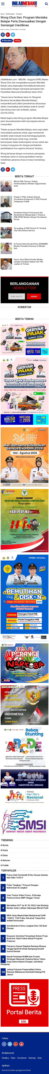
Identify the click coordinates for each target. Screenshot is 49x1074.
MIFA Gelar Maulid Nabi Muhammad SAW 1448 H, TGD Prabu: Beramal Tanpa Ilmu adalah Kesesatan (26, 918)
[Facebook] (3, 34)
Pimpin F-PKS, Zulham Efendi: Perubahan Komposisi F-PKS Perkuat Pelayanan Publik (30, 199)
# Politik (5, 865)
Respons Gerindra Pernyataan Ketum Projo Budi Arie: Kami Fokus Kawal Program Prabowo (27, 938)
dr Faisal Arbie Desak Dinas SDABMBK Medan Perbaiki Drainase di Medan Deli (31, 246)
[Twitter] (13, 34)
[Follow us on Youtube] (21, 1044)
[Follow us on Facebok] (4, 1044)
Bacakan (8, 40)
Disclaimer (22, 1058)
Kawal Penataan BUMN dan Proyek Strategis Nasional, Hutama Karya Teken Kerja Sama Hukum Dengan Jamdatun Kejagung (23, 960)
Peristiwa (19, 14)
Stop (17, 40)
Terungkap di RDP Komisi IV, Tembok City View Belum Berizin (30, 229)
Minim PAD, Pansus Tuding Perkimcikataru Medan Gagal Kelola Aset (30, 183)
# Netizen (5, 860)
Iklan (39, 1058)
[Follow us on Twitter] (10, 1044)
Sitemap (32, 1058)
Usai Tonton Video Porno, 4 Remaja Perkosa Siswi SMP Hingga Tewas (24, 896)
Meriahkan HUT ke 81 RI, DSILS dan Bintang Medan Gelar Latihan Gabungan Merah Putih (27, 906)
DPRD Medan (10, 14)
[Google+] (8, 34)
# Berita (4, 845)
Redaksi (5, 1058)
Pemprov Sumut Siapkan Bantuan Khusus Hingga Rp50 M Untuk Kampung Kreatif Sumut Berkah (26, 949)
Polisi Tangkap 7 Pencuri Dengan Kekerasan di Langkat (22, 886)
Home (2, 14)
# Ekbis (4, 855)
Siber (13, 1058)
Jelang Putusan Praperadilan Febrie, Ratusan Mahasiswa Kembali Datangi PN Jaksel (26, 972)
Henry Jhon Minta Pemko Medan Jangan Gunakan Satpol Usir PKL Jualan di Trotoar (28, 261)
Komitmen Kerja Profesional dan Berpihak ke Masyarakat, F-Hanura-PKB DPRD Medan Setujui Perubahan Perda (30, 216)
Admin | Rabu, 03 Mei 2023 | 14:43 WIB (13, 29)
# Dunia (4, 850)
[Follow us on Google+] (15, 1044)
